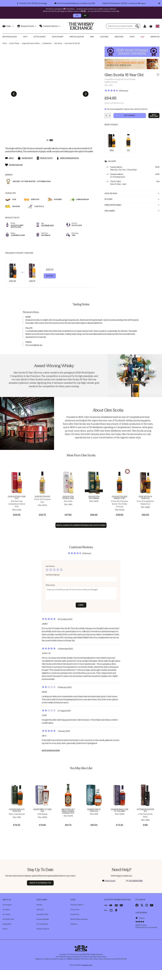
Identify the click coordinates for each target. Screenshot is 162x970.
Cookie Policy (74, 914)
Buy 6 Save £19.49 (154, 115)
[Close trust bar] (159, 3)
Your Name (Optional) (52, 575)
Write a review (50, 585)
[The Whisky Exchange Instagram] (146, 905)
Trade (8, 26)
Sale (142, 37)
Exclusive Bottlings (42, 919)
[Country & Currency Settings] (157, 26)
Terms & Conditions (76, 905)
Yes (77, 15)
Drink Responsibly (113, 205)
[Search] (137, 26)
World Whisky (57, 37)
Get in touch (110, 880)
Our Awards (6, 914)
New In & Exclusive (10, 37)
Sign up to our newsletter (40, 883)
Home (5, 43)
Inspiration (154, 37)
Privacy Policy (74, 910)
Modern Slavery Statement (79, 919)
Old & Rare (104, 37)
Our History (6, 910)
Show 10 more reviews (51, 750)
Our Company (7, 905)
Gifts (25, 37)
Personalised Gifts (42, 914)
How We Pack (111, 193)
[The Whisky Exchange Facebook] (136, 905)
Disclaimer (110, 211)
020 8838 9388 (136, 880)
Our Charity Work (8, 919)
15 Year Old (47, 225)
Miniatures (119, 37)
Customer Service (50, 26)
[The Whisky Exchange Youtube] (151, 905)
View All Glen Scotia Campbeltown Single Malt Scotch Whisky (81, 525)
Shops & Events (27, 26)
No (85, 15)
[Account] (144, 26)
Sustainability (7, 924)
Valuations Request (42, 929)
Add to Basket (129, 116)
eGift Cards (40, 910)
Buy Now (49, 276)
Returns (108, 199)
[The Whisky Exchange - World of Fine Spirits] (81, 26)
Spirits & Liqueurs (77, 37)
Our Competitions (42, 924)
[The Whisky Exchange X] (141, 905)
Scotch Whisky (40, 37)
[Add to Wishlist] (158, 75)
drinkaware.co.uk (87, 965)
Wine (92, 37)
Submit (81, 605)
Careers (5, 929)
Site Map (39, 905)
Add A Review (50, 566)
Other (132, 37)
